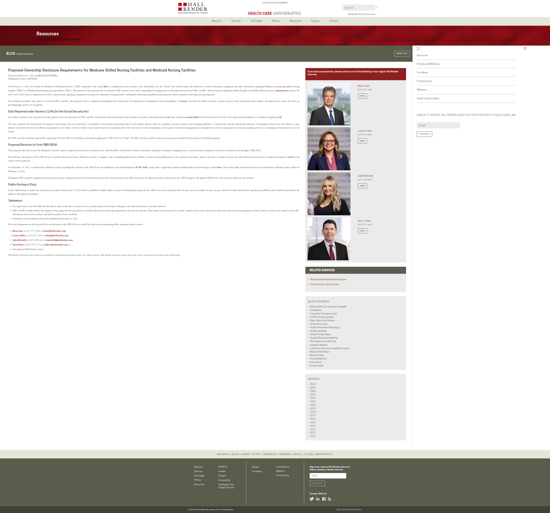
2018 (313, 412)
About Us (198, 467)
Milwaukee (284, 454)
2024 (313, 391)
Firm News (422, 72)
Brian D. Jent (364, 86)
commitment (281, 91)
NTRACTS (222, 467)
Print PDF (402, 53)
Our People (199, 475)
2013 (313, 429)
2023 (313, 394)
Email (362, 96)
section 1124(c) (192, 117)
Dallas (235, 454)
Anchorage (223, 454)
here (106, 87)
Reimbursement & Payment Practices (328, 279)
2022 (313, 398)
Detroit (256, 454)
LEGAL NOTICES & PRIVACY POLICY (349, 509)
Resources (422, 55)
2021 (313, 401)
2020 (313, 405)
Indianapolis (269, 454)
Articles (255, 467)
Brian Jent (17, 231)
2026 (313, 384)
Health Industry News (428, 98)
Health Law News (47, 75)
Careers (222, 471)
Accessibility (224, 480)
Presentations (424, 81)
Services (198, 471)
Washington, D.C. (324, 454)
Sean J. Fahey (364, 220)
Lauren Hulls (18, 236)
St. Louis (308, 454)
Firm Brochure (282, 475)
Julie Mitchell (19, 240)
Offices (197, 480)
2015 (313, 422)
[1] (280, 117)
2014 (313, 425)
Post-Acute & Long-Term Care (324, 284)
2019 (313, 408)
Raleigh (297, 454)
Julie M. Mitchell (365, 175)
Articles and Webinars (428, 63)
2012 (313, 432)
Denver (246, 454)
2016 (313, 418)
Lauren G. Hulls (365, 131)
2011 (313, 436)
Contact (222, 475)
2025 (313, 387)
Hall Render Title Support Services (226, 486)
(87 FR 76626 (141, 167)
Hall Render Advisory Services (361, 14)
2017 (313, 415)
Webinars (422, 89)
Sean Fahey (18, 245)
